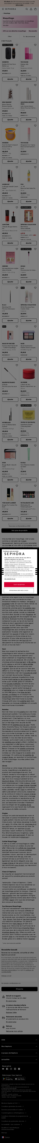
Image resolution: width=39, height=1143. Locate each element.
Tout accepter (19, 584)
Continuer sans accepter (11, 551)
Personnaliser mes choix (18, 590)
